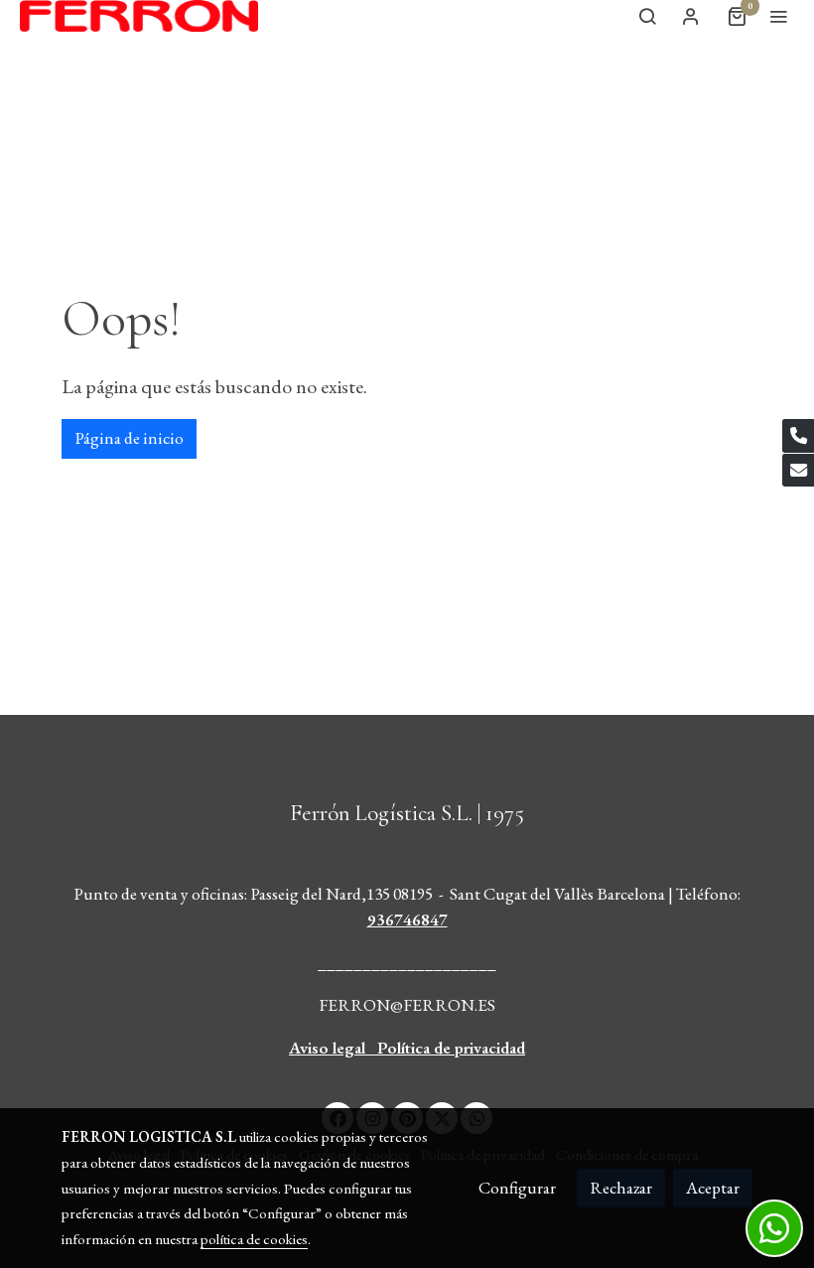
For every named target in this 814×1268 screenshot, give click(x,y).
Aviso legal (327, 1047)
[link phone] (798, 435)
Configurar (517, 1187)
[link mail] (798, 470)
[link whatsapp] (774, 1228)
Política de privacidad (451, 1047)
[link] (139, 16)
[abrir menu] (778, 16)
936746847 (407, 919)
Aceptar (713, 1187)
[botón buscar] (647, 16)
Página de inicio (129, 438)
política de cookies (254, 1238)
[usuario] (691, 16)
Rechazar (621, 1187)
